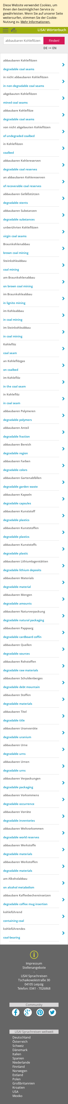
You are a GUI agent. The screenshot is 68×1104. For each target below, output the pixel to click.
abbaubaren (11, 60)
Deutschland (21, 1037)
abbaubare (10, 110)
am (5, 277)
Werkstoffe (28, 845)
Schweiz (18, 1046)
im (5, 294)
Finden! (54, 41)
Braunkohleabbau (19, 294)
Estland (17, 1075)
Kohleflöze (26, 110)
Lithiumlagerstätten (34, 561)
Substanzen (29, 211)
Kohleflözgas (16, 361)
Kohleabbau (15, 311)
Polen (16, 1079)
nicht (10, 77)
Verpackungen (31, 778)
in (4, 77)
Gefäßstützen (30, 194)
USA (15, 1092)
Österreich (20, 1041)
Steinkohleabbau (15, 261)
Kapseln (26, 494)
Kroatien (18, 1087)
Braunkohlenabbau (16, 244)
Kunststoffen (30, 528)
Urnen (25, 762)
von (5, 127)
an (5, 177)
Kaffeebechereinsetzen (35, 895)
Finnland (18, 1067)
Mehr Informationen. (35, 22)
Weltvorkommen (32, 828)
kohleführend (12, 912)
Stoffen (26, 695)
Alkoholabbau (17, 878)
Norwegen (19, 1071)
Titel (24, 711)
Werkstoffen (29, 862)
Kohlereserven (31, 160)
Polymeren (28, 411)
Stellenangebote (34, 967)
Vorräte (26, 812)
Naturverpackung (33, 611)
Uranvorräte (29, 728)
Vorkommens (30, 795)
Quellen (26, 645)
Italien (16, 1054)
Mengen (26, 595)
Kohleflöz (9, 344)
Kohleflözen (29, 60)
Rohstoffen (28, 661)
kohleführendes (14, 929)
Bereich (26, 444)
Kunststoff (28, 511)
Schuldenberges (31, 678)
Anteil (25, 428)
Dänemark (19, 1050)
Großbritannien (23, 1083)
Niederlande (21, 1062)
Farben (25, 461)
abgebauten (11, 94)
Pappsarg (27, 628)
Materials (27, 578)
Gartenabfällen (31, 478)
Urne (24, 745)
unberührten (12, 227)
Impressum (34, 963)
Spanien (18, 1058)
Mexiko (17, 1096)
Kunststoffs (28, 544)
